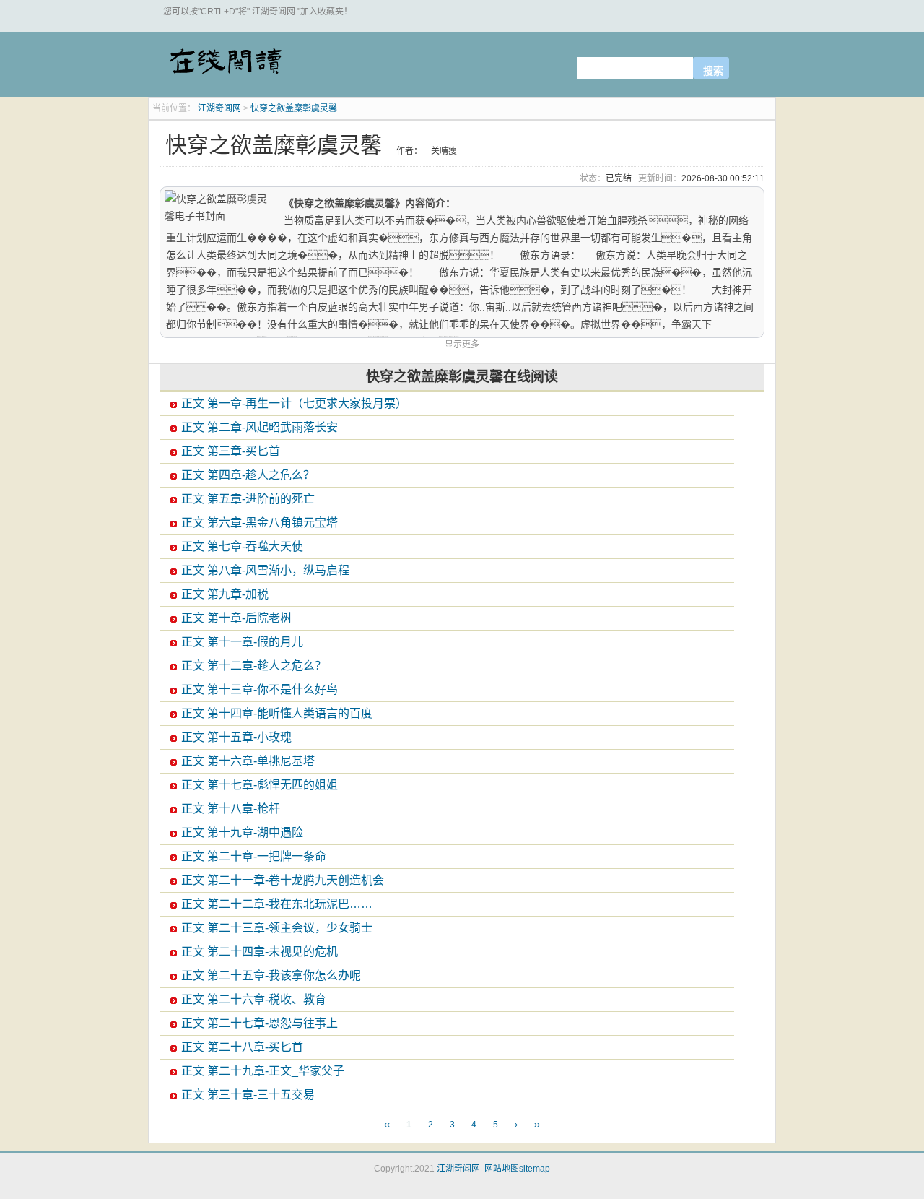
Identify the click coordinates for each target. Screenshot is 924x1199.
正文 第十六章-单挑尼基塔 (248, 761)
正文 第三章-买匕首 (230, 451)
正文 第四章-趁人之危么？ (248, 475)
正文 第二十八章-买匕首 (242, 1047)
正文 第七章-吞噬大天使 (242, 546)
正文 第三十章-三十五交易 (248, 1094)
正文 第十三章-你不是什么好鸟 (259, 689)
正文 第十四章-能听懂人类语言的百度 (276, 713)
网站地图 (501, 1169)
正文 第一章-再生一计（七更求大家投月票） (294, 403)
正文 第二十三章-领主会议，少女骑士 (276, 928)
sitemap (534, 1169)
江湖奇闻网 (224, 66)
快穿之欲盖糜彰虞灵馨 (293, 108)
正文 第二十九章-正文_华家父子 (262, 1071)
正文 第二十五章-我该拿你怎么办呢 (271, 975)
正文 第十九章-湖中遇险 (242, 832)
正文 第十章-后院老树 (236, 618)
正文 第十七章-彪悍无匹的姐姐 (259, 785)
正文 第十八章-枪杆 (230, 808)
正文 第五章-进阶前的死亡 (248, 499)
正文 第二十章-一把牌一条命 (253, 856)
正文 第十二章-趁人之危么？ (253, 665)
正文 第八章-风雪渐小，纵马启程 (265, 570)
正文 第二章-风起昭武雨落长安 (259, 427)
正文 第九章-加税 (225, 594)
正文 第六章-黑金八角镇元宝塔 (259, 522)
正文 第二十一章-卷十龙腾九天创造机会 (282, 880)
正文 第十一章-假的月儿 (242, 642)
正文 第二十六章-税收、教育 (253, 999)
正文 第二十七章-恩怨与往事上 (259, 1023)
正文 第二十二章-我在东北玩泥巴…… (276, 904)
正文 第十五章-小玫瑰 (236, 737)
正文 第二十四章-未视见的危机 (259, 951)
